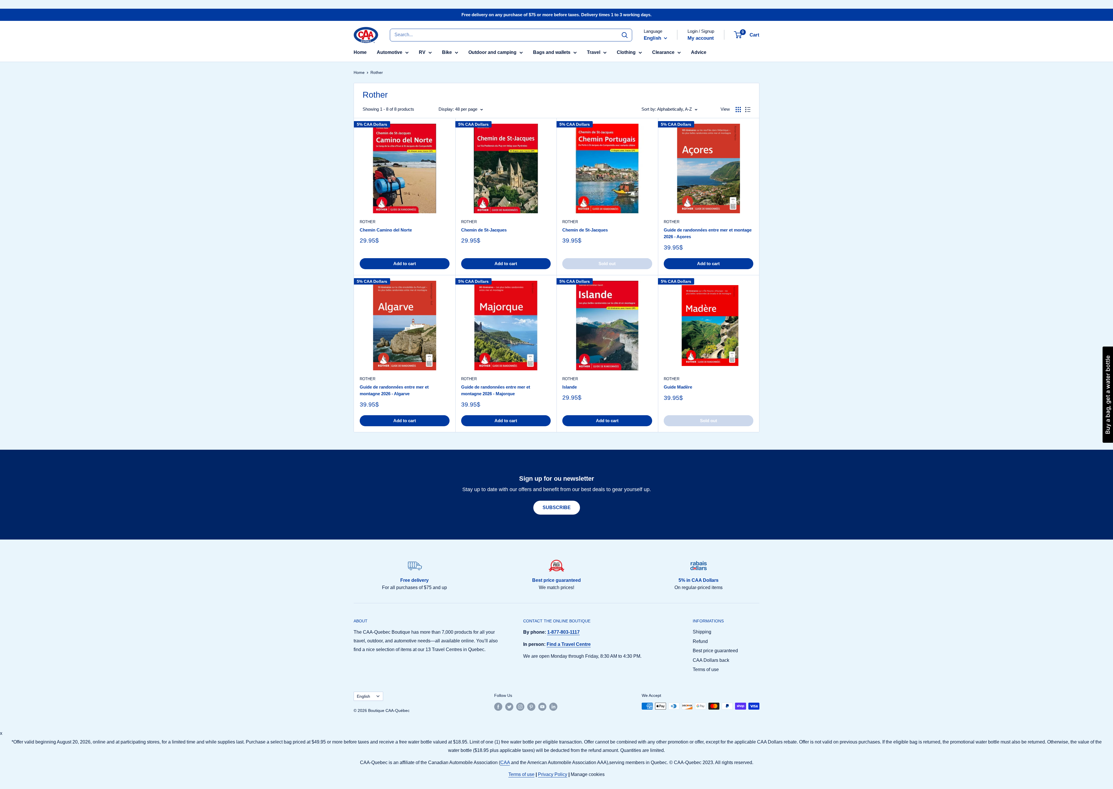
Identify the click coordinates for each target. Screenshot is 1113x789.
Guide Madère (678, 387)
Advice (698, 52)
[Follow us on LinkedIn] (553, 707)
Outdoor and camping (492, 52)
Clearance (663, 52)
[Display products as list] (747, 109)
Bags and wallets (551, 52)
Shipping (702, 631)
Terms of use (706, 669)
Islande (569, 387)
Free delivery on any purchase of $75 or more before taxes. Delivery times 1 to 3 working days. (556, 14)
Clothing (626, 52)
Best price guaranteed (715, 650)
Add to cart (404, 263)
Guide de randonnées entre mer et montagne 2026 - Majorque (495, 390)
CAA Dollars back (711, 660)
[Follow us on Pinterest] (531, 707)
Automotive (389, 52)
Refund (700, 641)
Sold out (607, 263)
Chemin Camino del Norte (386, 229)
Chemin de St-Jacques (484, 229)
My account (701, 38)
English (363, 696)
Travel (593, 52)
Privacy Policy (552, 774)
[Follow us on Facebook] (498, 707)
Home (360, 52)
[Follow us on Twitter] (509, 707)
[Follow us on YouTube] (542, 707)
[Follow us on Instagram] (520, 707)
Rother (367, 222)
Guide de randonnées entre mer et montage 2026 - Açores (708, 233)
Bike (447, 52)
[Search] (624, 35)
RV (422, 52)
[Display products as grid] (738, 109)
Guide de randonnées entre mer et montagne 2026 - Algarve (394, 390)
